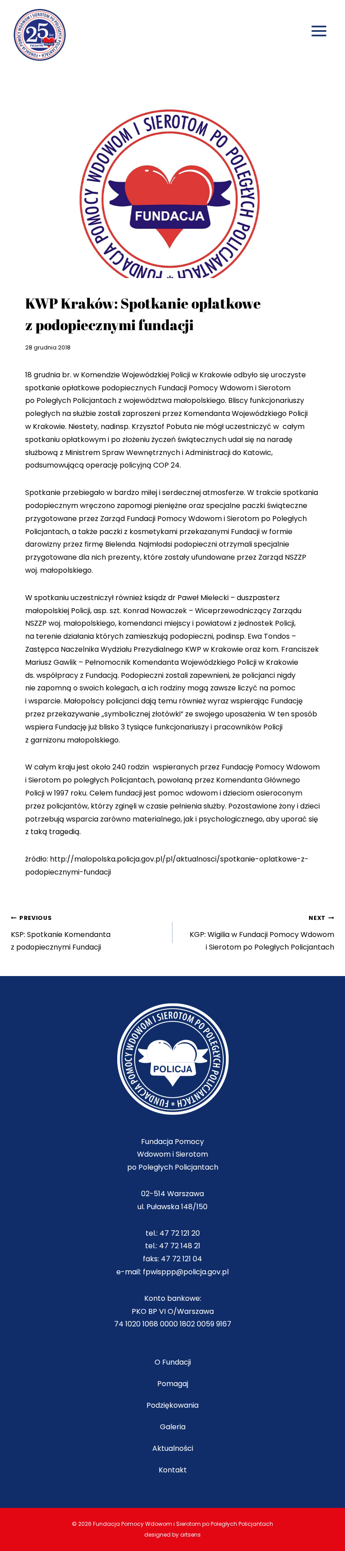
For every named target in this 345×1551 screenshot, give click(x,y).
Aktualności (172, 1448)
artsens (190, 1534)
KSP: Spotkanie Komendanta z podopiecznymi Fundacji (61, 933)
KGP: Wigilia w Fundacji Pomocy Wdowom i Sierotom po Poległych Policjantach (262, 933)
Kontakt (173, 1470)
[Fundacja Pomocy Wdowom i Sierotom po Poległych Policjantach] (44, 36)
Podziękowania (172, 1405)
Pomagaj (172, 1384)
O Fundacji (173, 1362)
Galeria (173, 1427)
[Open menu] (319, 21)
